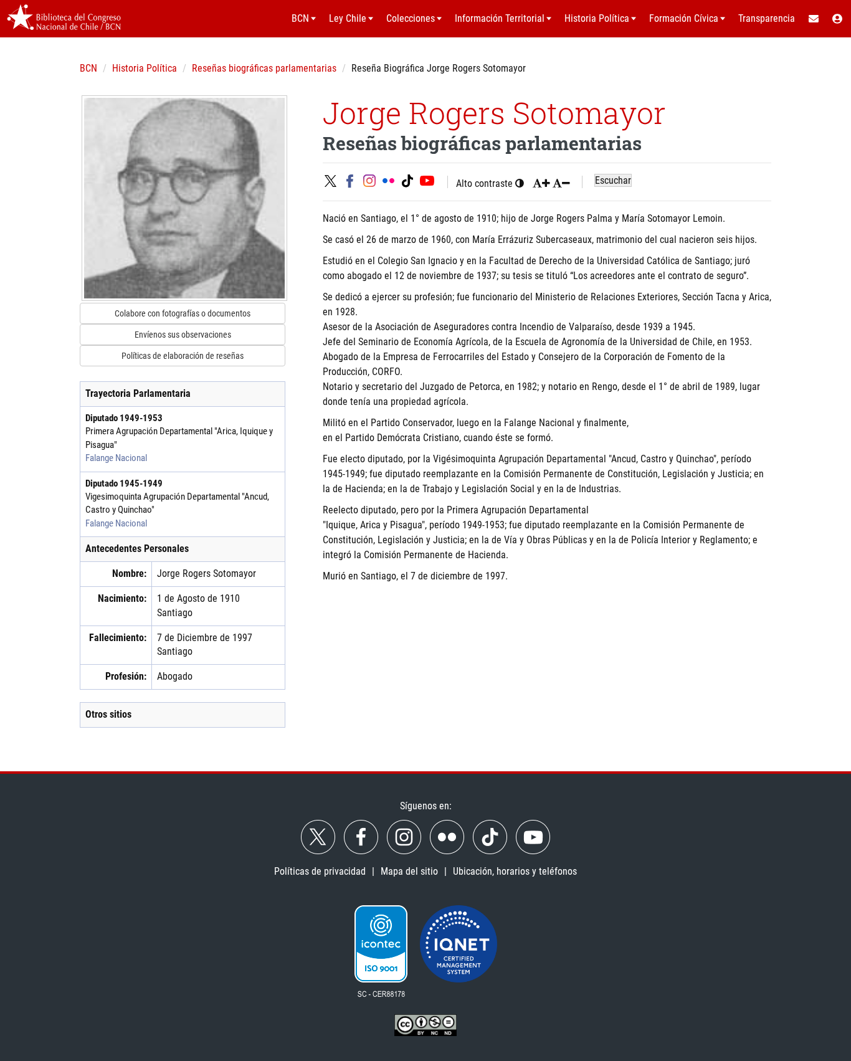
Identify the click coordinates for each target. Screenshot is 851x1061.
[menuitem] (813, 18)
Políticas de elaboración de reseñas (182, 356)
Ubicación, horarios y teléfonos (515, 871)
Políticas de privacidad (320, 871)
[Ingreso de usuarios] (838, 18)
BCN (88, 68)
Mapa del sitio (409, 871)
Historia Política (144, 68)
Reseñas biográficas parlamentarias (264, 68)
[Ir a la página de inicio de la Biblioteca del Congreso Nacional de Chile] (63, 18)
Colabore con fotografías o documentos (182, 313)
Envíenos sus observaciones (183, 335)
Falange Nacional (116, 458)
